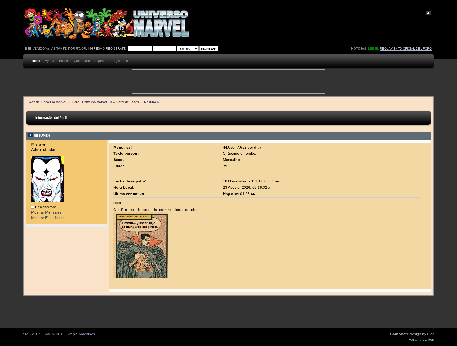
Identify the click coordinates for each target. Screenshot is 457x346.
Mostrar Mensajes (46, 212)
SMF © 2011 (53, 334)
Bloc (430, 334)
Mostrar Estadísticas (48, 218)
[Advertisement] (228, 81)
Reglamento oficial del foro (406, 48)
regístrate (116, 48)
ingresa (95, 48)
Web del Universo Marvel (47, 102)
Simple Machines (80, 334)
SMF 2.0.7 (31, 334)
